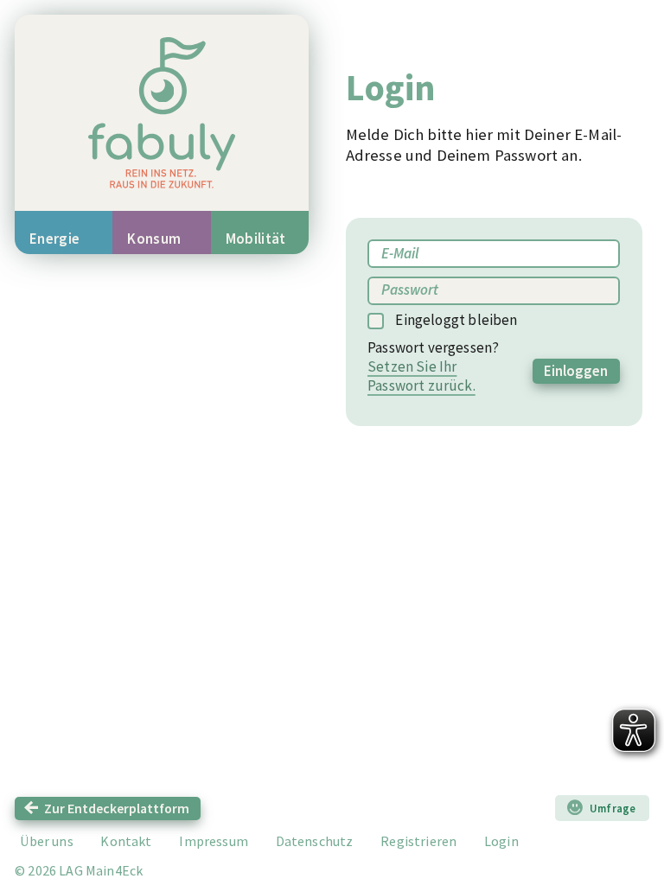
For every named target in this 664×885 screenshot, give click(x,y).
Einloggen (576, 370)
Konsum (154, 238)
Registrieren (418, 841)
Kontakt (125, 841)
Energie (54, 238)
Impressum (213, 841)
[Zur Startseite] (161, 113)
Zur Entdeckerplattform (116, 808)
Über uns (46, 841)
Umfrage (613, 808)
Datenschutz (315, 841)
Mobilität (256, 238)
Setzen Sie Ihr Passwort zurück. (421, 376)
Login (501, 841)
